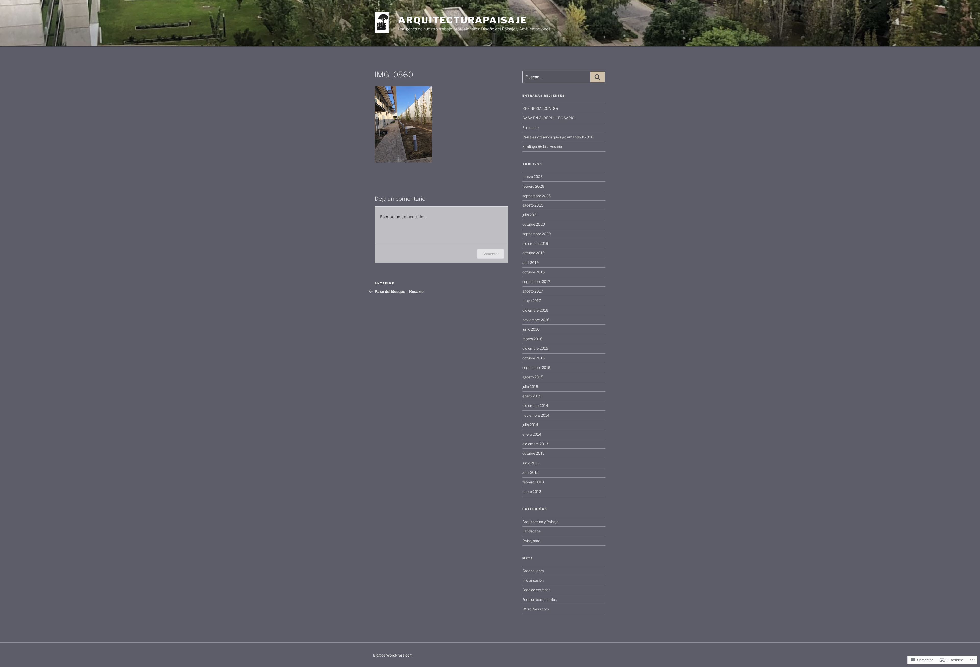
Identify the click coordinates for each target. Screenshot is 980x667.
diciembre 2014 (535, 405)
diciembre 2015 (535, 348)
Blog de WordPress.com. (393, 655)
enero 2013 (531, 491)
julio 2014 (530, 424)
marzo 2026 (532, 176)
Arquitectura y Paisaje (540, 521)
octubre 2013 (533, 453)
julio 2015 (530, 386)
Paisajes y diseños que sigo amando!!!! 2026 (557, 137)
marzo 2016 (532, 339)
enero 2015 (531, 396)
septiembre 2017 (536, 281)
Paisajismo (531, 541)
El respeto (530, 127)
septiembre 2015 (536, 367)
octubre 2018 (533, 272)
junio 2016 (531, 329)
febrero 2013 (533, 482)
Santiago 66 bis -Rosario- (542, 146)
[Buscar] (597, 77)
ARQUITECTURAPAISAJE (462, 20)
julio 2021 (530, 215)
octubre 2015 (533, 358)
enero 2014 (531, 434)
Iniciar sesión (533, 580)
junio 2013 (531, 463)
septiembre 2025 (536, 195)
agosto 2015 (532, 377)
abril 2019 (530, 262)
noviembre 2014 (535, 415)
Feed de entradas (536, 590)
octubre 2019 (533, 253)
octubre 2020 (533, 224)
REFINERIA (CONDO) (540, 108)
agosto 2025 (532, 205)
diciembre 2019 (535, 243)
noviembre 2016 (535, 320)
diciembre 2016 (535, 310)
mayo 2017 (531, 300)
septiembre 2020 (536, 234)
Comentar (490, 254)
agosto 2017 (532, 291)
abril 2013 (530, 472)
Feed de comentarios (539, 599)
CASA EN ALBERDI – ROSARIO (548, 118)
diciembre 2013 (535, 444)
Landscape (531, 531)
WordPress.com (535, 609)
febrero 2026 (533, 186)
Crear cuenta (533, 570)
